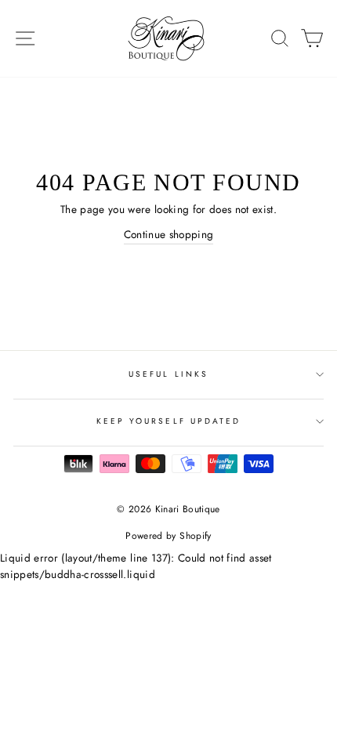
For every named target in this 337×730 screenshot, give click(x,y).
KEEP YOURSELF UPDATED (168, 421)
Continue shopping (169, 234)
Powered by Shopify (168, 536)
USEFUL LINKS (168, 374)
